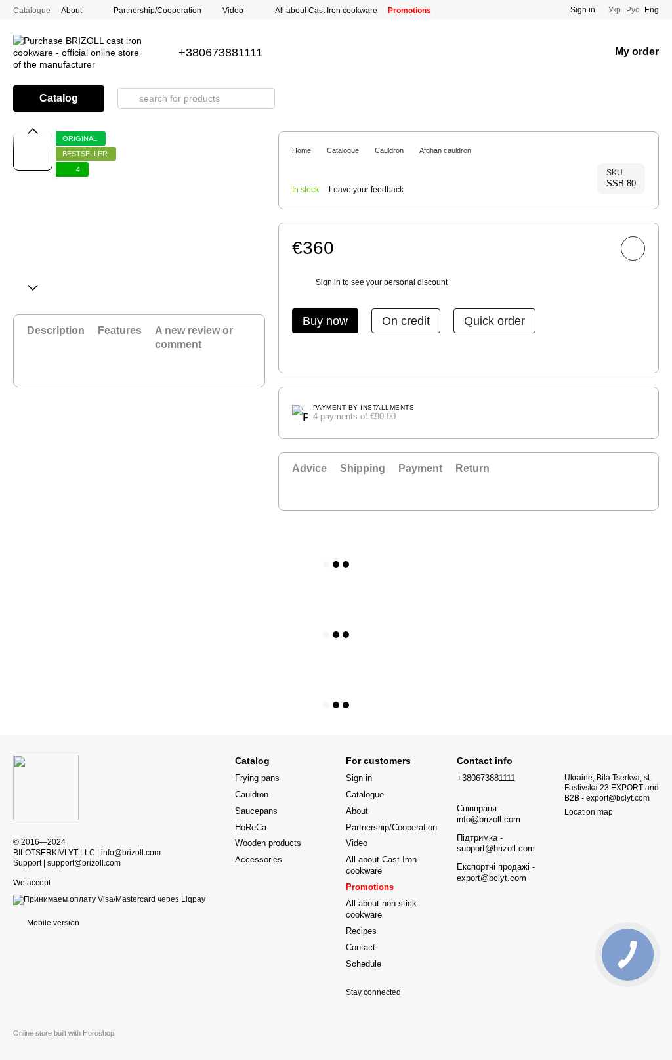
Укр (614, 10)
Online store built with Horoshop (63, 1033)
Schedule (363, 964)
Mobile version (52, 922)
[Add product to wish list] (633, 248)
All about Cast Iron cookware (326, 10)
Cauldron (251, 794)
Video (232, 10)
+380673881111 (220, 52)
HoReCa (250, 827)
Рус (632, 10)
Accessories (258, 859)
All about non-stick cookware (381, 909)
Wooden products (268, 843)
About (71, 10)
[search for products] (127, 98)
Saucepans (256, 811)
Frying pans (257, 778)
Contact (360, 947)
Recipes (361, 931)
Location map (588, 811)
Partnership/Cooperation (157, 10)
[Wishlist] (565, 52)
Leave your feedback (366, 189)
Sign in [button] (328, 282)
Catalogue (32, 10)
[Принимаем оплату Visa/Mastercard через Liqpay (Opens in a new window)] (109, 899)
